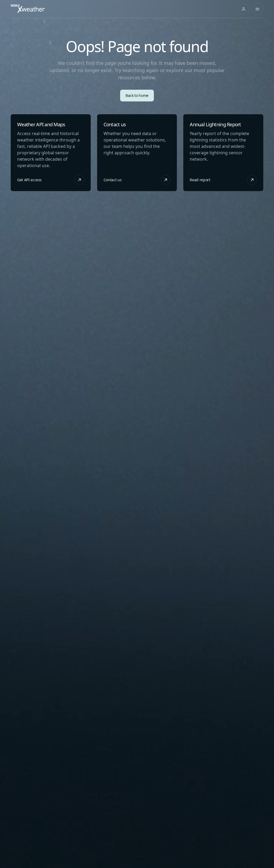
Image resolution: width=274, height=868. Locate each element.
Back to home (137, 95)
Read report (200, 179)
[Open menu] (257, 9)
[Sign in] (243, 9)
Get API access (29, 179)
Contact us (113, 179)
